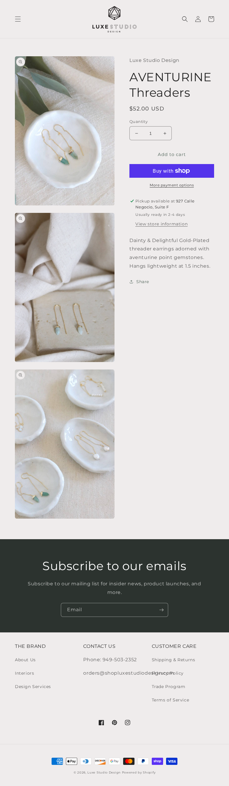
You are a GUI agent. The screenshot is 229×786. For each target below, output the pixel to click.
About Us (25, 659)
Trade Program (168, 686)
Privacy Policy (168, 673)
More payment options (172, 185)
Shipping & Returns (173, 659)
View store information (161, 224)
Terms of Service (170, 700)
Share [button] (142, 281)
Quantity (138, 121)
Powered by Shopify (139, 772)
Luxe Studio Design (104, 772)
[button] (17, 19)
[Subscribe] (161, 610)
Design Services (33, 686)
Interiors (24, 673)
